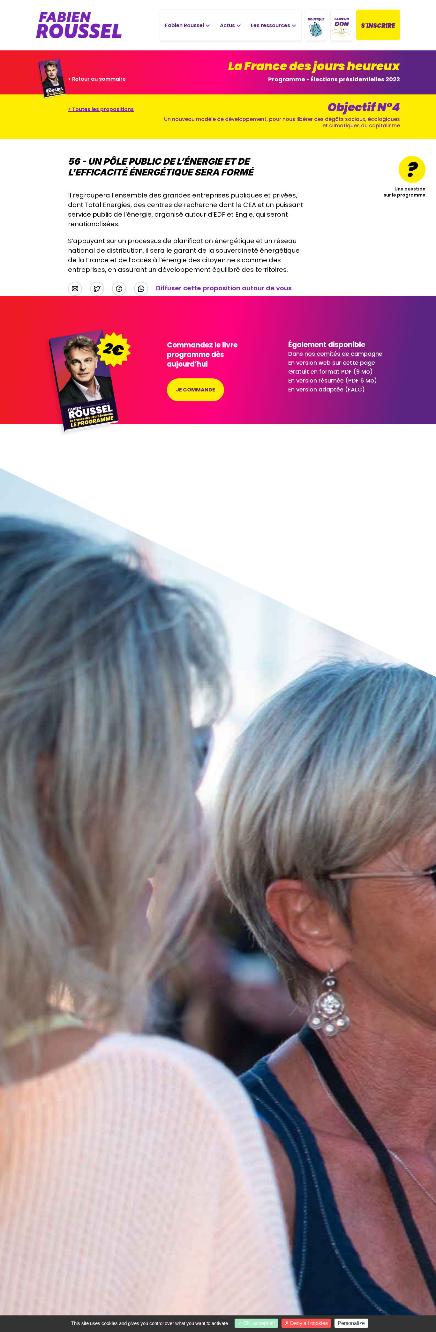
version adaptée (319, 389)
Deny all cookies (308, 1323)
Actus (227, 25)
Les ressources (270, 25)
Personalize (351, 1323)
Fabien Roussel (184, 25)
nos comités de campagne (343, 354)
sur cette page (353, 363)
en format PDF (331, 372)
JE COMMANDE (195, 389)
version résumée (320, 380)
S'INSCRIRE (378, 25)
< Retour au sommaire (97, 79)
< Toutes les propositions (101, 109)
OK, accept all (258, 1323)
